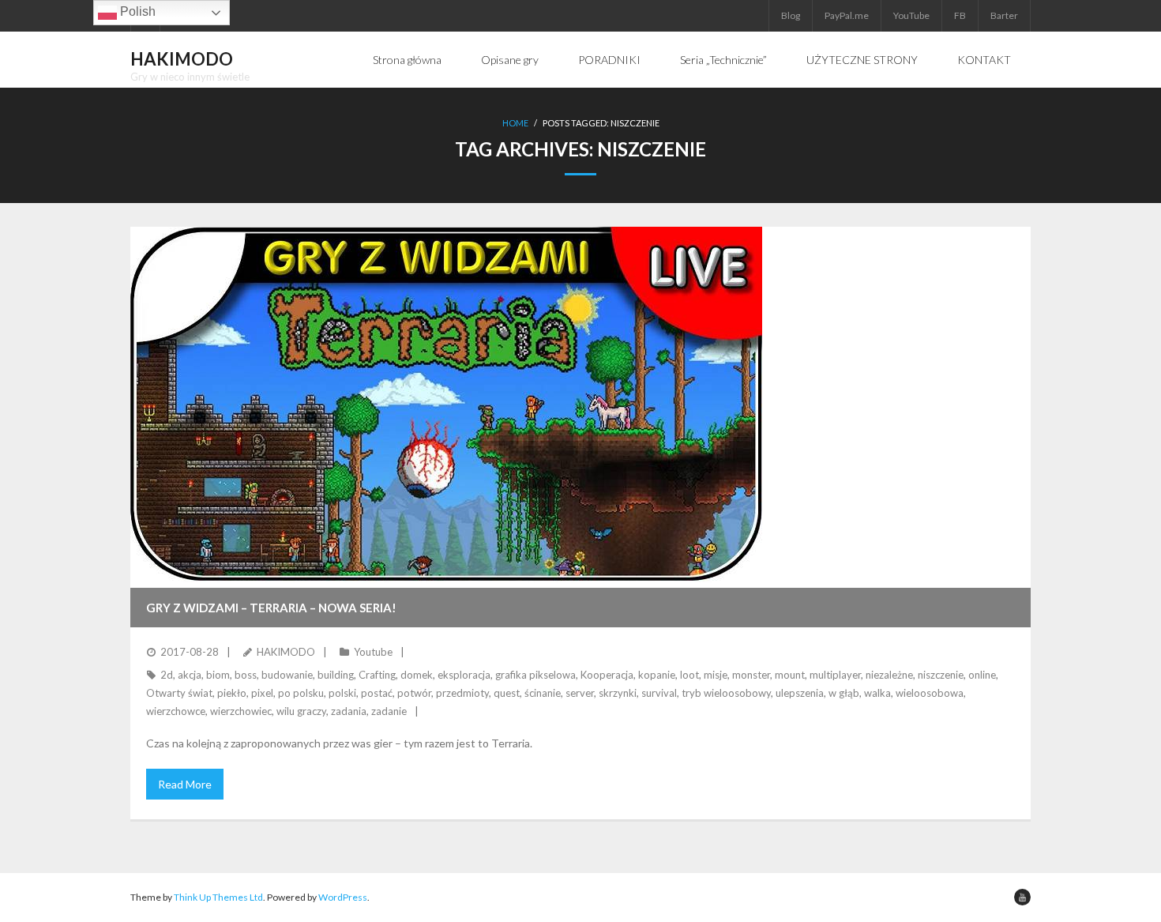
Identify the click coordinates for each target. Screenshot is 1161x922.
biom (218, 674)
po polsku (301, 693)
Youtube (373, 651)
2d (166, 674)
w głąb (843, 693)
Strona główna (407, 59)
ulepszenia (800, 693)
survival (659, 693)
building (335, 674)
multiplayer (835, 674)
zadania (348, 711)
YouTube (911, 15)
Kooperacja (606, 674)
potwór (414, 693)
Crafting (377, 674)
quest (507, 693)
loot (689, 674)
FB (960, 15)
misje (715, 674)
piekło (231, 693)
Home (515, 123)
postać (377, 693)
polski (342, 693)
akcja (189, 674)
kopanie (656, 674)
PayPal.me (847, 15)
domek (416, 674)
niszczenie (941, 674)
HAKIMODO (286, 651)
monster (751, 674)
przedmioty (462, 693)
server (579, 693)
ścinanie (542, 693)
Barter (1004, 15)
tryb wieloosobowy (726, 693)
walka (877, 693)
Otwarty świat (179, 693)
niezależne (889, 674)
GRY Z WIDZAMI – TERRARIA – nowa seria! (271, 607)
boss (246, 674)
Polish (136, 11)
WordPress (342, 897)
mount (790, 674)
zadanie (389, 711)
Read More (185, 784)
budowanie (287, 674)
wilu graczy (301, 711)
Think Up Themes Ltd (218, 897)
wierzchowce (175, 711)
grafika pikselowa (535, 674)
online (982, 674)
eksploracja (464, 674)
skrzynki (618, 693)
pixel (262, 693)
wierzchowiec (241, 711)
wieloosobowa (930, 693)
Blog (790, 15)
